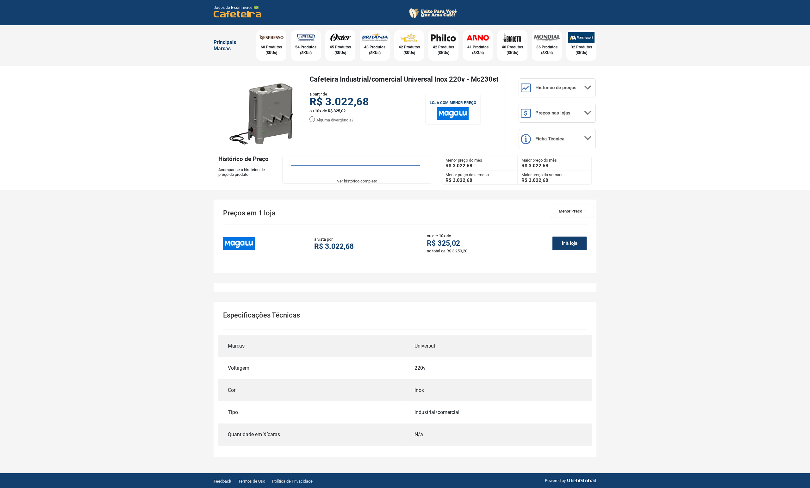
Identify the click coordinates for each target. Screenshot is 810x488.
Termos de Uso (251, 481)
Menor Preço (571, 211)
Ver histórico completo (357, 181)
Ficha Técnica (549, 139)
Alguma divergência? (334, 120)
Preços (552, 113)
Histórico (555, 87)
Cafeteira (238, 13)
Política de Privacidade (292, 481)
